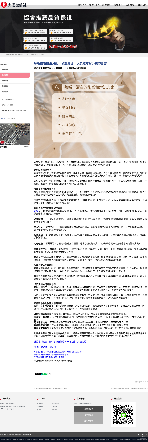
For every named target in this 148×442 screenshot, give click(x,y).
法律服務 (5, 92)
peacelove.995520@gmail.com (15, 110)
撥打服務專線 (88, 415)
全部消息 (5, 69)
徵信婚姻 (5, 81)
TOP (143, 436)
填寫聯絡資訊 (88, 409)
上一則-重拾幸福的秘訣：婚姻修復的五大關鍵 (51, 388)
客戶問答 (130, 5)
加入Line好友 (8, 105)
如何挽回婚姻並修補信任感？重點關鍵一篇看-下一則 (129, 388)
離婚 (36, 211)
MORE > (26, 147)
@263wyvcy (11, 118)
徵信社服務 (94, 5)
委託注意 (118, 5)
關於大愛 (82, 5)
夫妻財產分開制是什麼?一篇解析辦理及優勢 (53, 360)
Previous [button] (26, 124)
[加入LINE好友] (123, 414)
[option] (15, 135)
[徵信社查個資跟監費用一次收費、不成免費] (74, 29)
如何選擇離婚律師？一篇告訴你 (45, 347)
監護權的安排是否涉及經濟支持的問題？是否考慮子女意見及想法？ (58, 352)
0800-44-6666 (9, 99)
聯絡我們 (142, 5)
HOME (2, 55)
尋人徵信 (3, 147)
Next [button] (28, 124)
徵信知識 (106, 5)
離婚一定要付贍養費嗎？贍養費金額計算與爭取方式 (52, 355)
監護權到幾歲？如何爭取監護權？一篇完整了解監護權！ (61, 341)
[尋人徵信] (15, 134)
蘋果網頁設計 (27, 434)
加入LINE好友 (88, 421)
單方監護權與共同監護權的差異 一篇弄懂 (49, 357)
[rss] (146, 434)
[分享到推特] (138, 434)
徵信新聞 (8, 55)
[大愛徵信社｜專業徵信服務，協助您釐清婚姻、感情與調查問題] (13, 5)
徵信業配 (5, 86)
